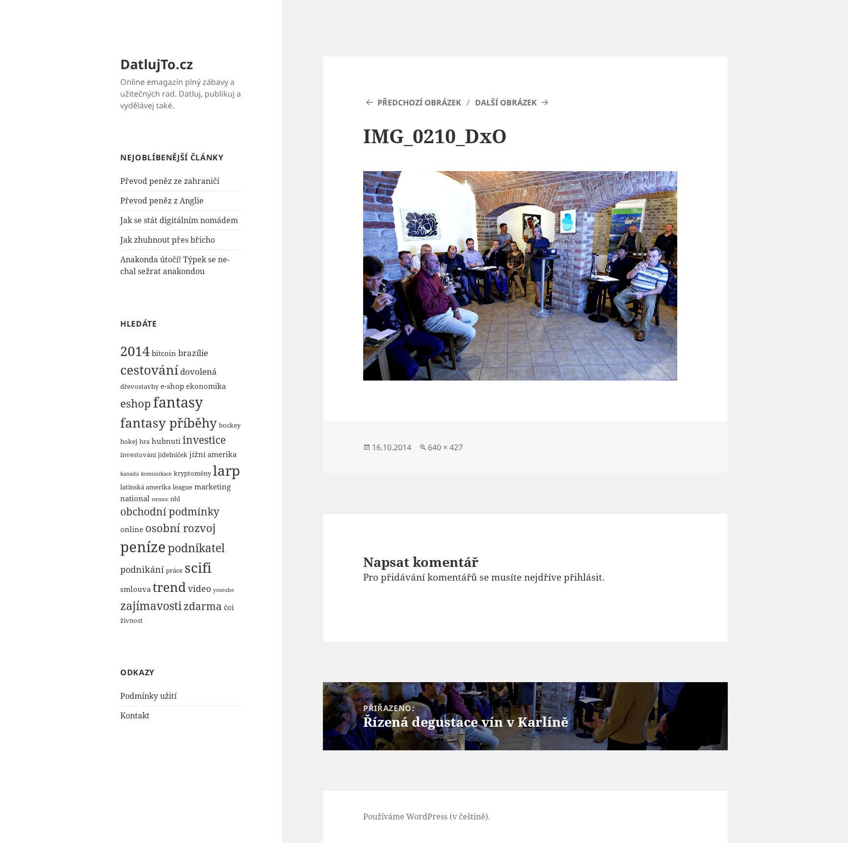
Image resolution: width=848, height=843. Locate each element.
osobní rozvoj (180, 527)
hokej (128, 441)
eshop (135, 403)
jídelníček (172, 454)
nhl (175, 498)
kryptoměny (192, 473)
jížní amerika (213, 454)
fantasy (178, 402)
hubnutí (166, 441)
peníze (143, 546)
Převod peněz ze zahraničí (169, 181)
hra (144, 441)
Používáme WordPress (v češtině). (426, 816)
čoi (229, 607)
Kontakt (135, 715)
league (182, 487)
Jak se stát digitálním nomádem (179, 220)
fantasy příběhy (168, 423)
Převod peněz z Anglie (162, 200)
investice (204, 440)
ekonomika (206, 386)
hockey (229, 425)
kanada (129, 473)
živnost (131, 620)
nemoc (160, 499)
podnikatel (196, 548)
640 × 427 (445, 447)
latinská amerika (145, 487)
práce (174, 570)
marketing (212, 486)
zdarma (203, 606)
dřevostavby (139, 386)
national (135, 498)
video (199, 588)
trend (169, 587)
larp (226, 470)
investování (138, 454)
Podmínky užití (148, 695)
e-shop (172, 386)
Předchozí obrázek (419, 102)
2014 (135, 351)
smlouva (135, 589)
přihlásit (583, 577)
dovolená (198, 371)
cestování (149, 370)
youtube (223, 590)
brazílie (193, 352)
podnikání (142, 569)
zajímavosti (151, 605)
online (131, 529)
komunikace (156, 473)
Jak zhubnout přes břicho (167, 239)
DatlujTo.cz (156, 64)
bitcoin (164, 353)
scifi (198, 567)
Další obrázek (506, 102)
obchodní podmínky (169, 511)
